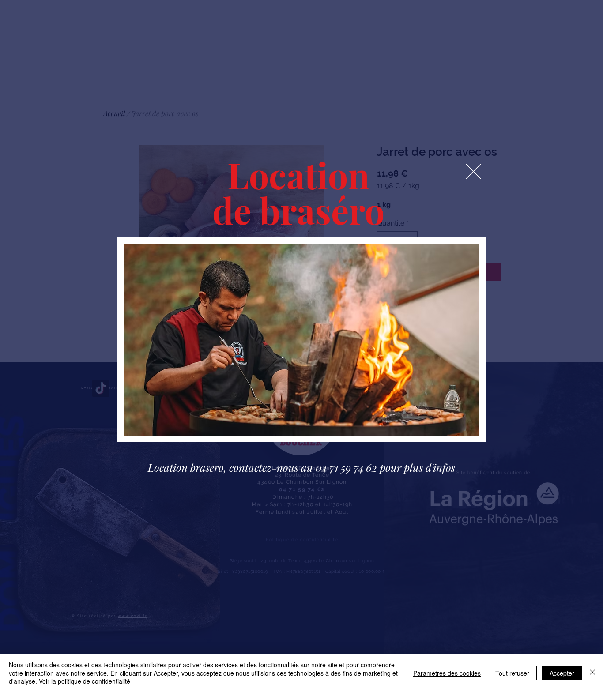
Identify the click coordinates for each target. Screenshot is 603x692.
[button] (473, 171)
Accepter (562, 673)
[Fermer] (592, 673)
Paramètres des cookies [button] (447, 673)
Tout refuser (512, 673)
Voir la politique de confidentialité (84, 681)
